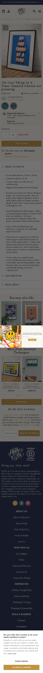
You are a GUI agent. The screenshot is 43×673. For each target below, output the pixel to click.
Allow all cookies (21, 667)
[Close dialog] (42, 326)
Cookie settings (21, 661)
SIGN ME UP (32, 339)
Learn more (12, 653)
